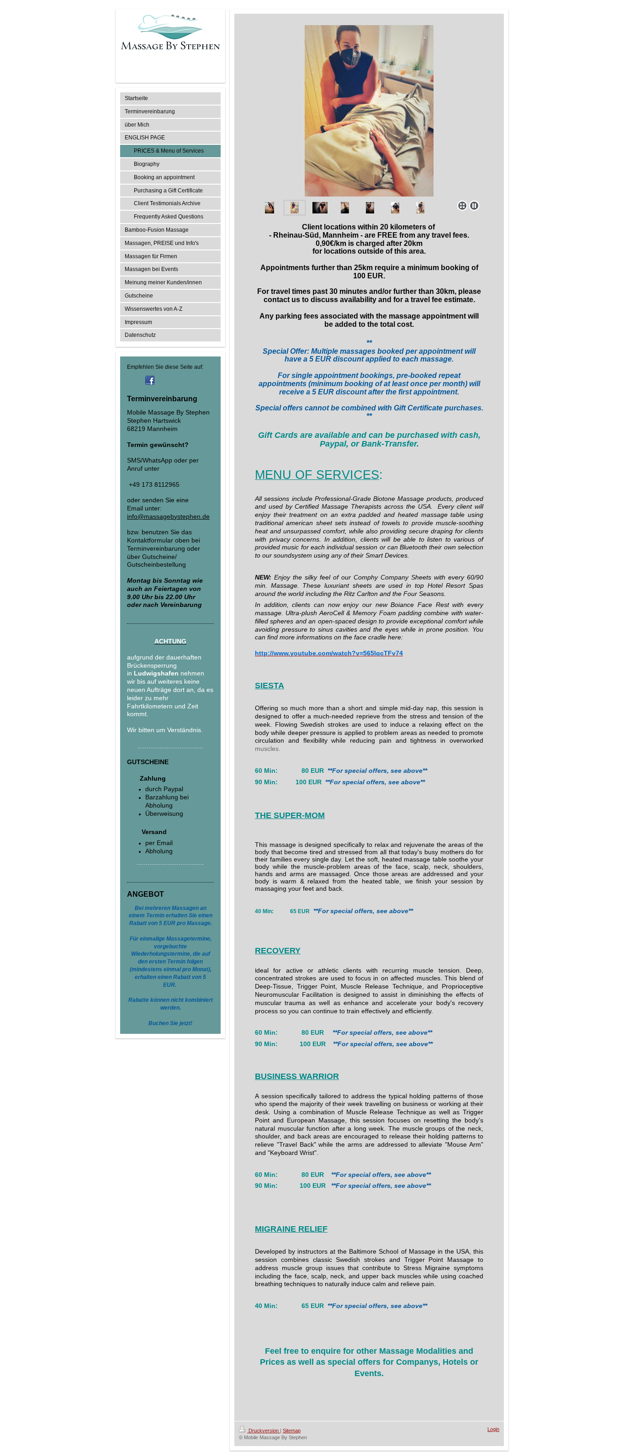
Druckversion (263, 1430)
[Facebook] (149, 380)
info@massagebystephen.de (168, 516)
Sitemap (292, 1430)
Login (493, 1429)
